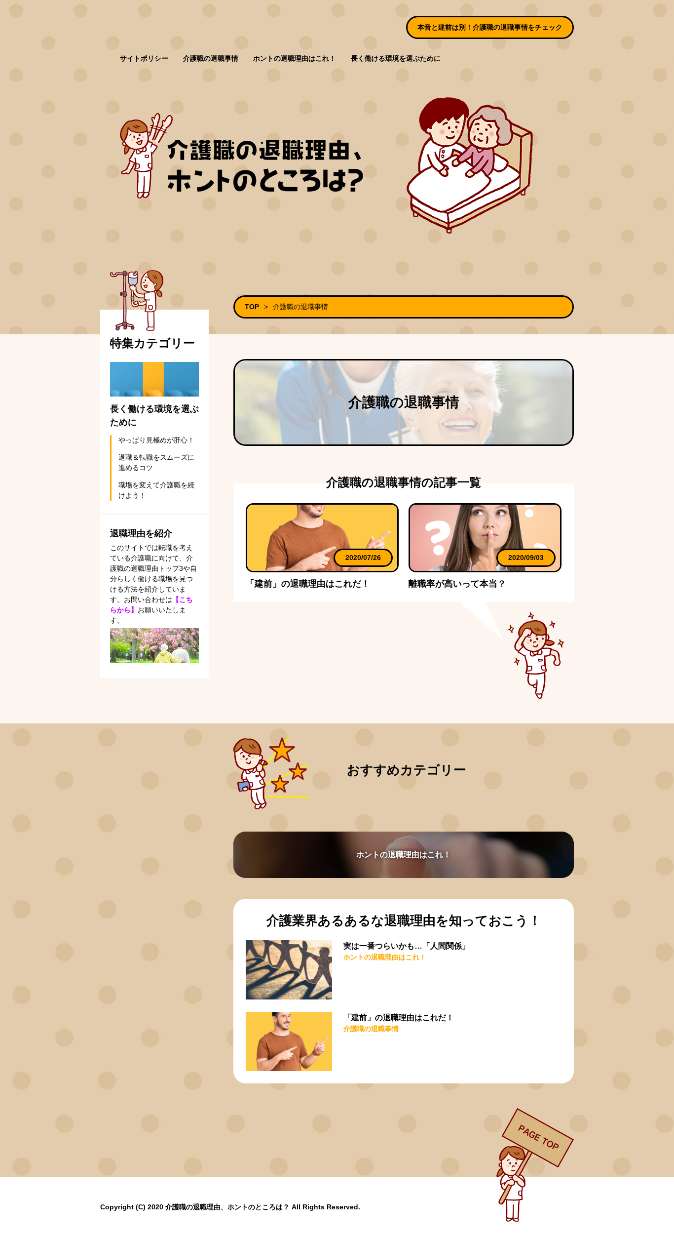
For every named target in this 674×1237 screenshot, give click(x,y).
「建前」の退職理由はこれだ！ (308, 584)
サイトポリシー (144, 58)
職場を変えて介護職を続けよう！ (156, 490)
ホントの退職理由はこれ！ (294, 58)
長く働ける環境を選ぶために (396, 58)
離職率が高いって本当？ (457, 584)
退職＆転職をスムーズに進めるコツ (156, 462)
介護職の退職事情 (210, 58)
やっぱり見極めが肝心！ (156, 440)
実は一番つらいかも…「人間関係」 (406, 946)
